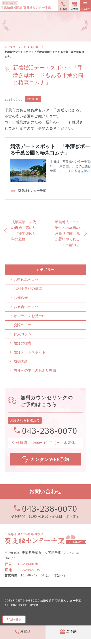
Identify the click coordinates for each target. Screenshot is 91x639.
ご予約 (74, 9)
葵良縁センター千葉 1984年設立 (46, 538)
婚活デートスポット (30, 352)
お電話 (63, 9)
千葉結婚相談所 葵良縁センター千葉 (26, 7)
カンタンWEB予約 (49, 459)
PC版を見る (14, 619)
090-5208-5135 (22, 570)
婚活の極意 (22, 343)
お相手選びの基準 (28, 288)
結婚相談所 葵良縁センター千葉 (60, 600)
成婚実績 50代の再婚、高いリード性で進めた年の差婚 (23, 230)
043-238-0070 (49, 508)
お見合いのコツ (26, 307)
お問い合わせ (45, 491)
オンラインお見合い (30, 316)
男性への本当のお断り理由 (35, 370)
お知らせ (33, 47)
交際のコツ (22, 325)
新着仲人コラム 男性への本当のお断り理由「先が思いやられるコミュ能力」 (69, 233)
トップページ (13, 47)
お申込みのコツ (26, 280)
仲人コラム (22, 334)
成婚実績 (21, 361)
